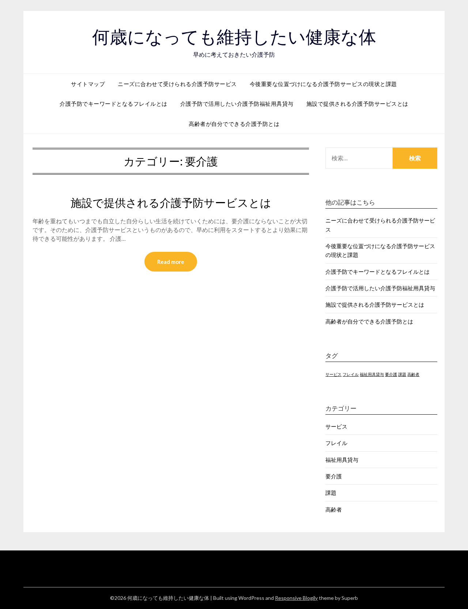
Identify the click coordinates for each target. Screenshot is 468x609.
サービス (333, 374)
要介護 (391, 374)
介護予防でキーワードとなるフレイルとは (113, 103)
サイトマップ (88, 84)
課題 (402, 374)
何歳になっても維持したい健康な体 (234, 37)
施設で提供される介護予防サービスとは (357, 103)
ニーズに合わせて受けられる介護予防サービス (177, 84)
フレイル (351, 374)
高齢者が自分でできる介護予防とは (234, 123)
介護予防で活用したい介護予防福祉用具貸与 (237, 103)
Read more (170, 261)
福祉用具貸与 (372, 374)
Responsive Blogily (296, 598)
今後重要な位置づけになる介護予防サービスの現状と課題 (323, 84)
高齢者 (413, 374)
